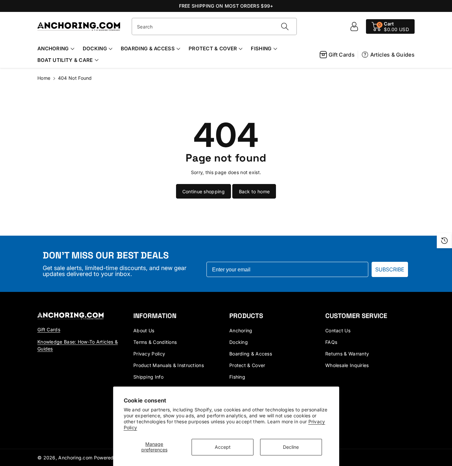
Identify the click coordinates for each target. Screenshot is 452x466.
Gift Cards (342, 54)
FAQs (331, 342)
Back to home (254, 191)
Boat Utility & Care (65, 60)
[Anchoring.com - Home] (70, 315)
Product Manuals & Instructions (168, 365)
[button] (390, 26)
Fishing (261, 48)
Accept (223, 447)
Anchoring (53, 48)
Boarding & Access (148, 48)
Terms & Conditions (155, 342)
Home (43, 78)
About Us (143, 330)
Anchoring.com (75, 457)
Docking (95, 48)
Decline (291, 447)
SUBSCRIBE (389, 269)
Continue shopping (203, 191)
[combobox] (214, 26)
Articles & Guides (392, 54)
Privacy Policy (149, 353)
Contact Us (337, 330)
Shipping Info (148, 377)
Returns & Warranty (347, 353)
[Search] (284, 26)
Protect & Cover (213, 48)
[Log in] (354, 26)
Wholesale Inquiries (347, 365)
